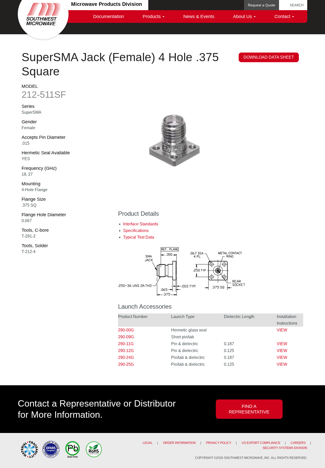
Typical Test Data (138, 237)
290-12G (126, 350)
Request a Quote (261, 5)
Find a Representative (249, 409)
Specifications (136, 230)
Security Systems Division (285, 448)
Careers (298, 443)
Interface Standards (140, 224)
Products (152, 16)
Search (296, 5)
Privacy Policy (218, 443)
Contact (282, 16)
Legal (148, 443)
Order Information (179, 443)
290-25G (126, 364)
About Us (243, 16)
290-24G (126, 357)
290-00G (126, 330)
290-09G (126, 337)
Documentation (108, 16)
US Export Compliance (261, 443)
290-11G (126, 344)
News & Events (198, 16)
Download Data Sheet (268, 57)
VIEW (282, 330)
